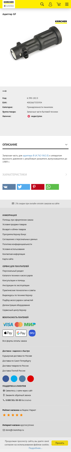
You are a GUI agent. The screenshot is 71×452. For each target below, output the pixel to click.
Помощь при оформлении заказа (17, 219)
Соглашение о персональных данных (19, 239)
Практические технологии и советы (19, 290)
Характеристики (14, 174)
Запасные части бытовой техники (42, 111)
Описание (9, 144)
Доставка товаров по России (15, 365)
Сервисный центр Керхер (14, 310)
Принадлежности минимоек (40, 107)
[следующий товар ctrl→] (4, 92)
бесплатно (18, 400)
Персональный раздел (13, 270)
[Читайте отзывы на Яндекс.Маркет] (13, 415)
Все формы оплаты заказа (14, 340)
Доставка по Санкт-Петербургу (16, 360)
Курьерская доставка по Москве (17, 355)
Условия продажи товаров (14, 224)
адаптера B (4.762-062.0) (36, 155)
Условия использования (13, 249)
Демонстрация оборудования (16, 305)
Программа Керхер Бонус (14, 234)
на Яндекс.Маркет (19, 410)
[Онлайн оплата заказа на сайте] (19, 324)
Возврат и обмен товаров (14, 229)
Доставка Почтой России (13, 370)
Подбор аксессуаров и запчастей (17, 300)
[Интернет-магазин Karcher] (9, 4)
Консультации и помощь (13, 280)
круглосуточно (18, 425)
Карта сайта (7, 259)
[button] (9, 187)
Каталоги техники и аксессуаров (17, 275)
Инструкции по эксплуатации (15, 285)
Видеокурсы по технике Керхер (17, 295)
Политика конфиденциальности (17, 244)
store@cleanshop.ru (15, 430)
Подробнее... (35, 448)
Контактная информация (13, 254)
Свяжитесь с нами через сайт (19, 390)
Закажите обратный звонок (18, 395)
